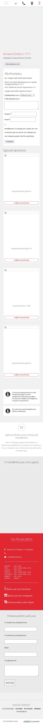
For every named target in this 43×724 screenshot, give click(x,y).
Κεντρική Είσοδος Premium (21, 58)
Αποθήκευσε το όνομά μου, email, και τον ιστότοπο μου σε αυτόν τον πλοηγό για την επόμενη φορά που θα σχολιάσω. (21, 132)
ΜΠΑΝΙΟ (37, 709)
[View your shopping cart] (39, 3)
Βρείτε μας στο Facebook (18, 589)
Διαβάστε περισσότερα (21, 203)
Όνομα (8, 114)
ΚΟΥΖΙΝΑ (19, 709)
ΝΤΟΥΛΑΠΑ (28, 709)
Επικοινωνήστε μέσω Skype (20, 602)
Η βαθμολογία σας (12, 95)
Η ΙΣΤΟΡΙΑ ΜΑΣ (8, 709)
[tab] (12, 64)
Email (7, 119)
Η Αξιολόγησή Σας (12, 99)
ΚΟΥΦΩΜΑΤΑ (22, 711)
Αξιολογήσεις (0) (12, 64)
